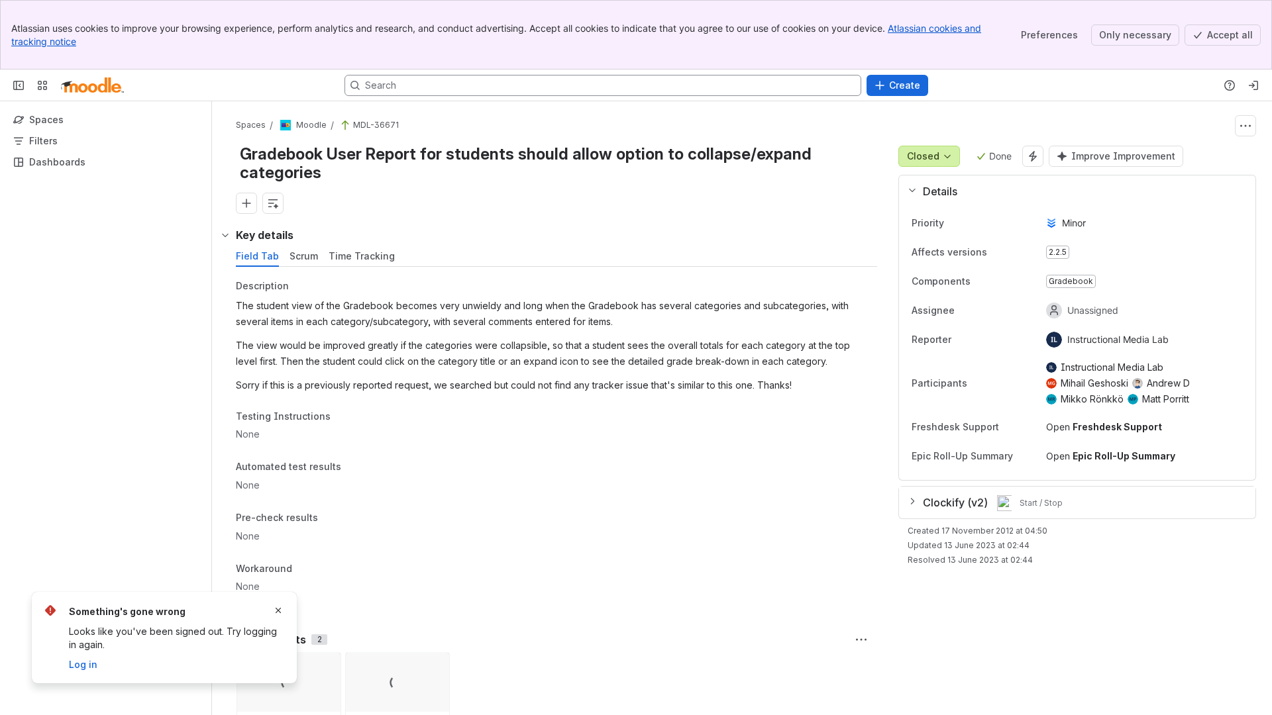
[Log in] (1253, 85)
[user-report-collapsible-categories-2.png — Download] (435, 666)
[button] (1072, 191)
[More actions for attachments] (861, 639)
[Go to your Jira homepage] (92, 85)
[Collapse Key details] (225, 235)
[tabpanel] (558, 440)
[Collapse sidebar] (18, 85)
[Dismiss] (278, 610)
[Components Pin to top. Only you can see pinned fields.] (981, 281)
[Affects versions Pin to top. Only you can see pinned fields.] (997, 252)
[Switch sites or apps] (42, 85)
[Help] (1229, 85)
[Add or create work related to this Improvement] (246, 203)
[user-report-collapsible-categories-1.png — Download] (326, 666)
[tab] (257, 256)
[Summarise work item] (273, 203)
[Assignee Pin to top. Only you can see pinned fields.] (984, 310)
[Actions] (1245, 125)
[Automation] (1032, 156)
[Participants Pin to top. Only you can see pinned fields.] (978, 383)
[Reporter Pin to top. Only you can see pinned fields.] (980, 339)
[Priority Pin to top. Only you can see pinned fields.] (954, 223)
